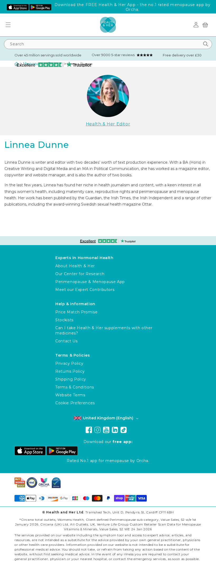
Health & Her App (117, 4)
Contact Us (66, 341)
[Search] (205, 44)
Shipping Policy (70, 379)
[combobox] (108, 44)
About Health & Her (75, 266)
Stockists (64, 320)
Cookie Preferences (75, 403)
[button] (10, 24)
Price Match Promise (76, 312)
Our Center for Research (79, 273)
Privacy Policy (69, 363)
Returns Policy (70, 371)
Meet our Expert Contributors (84, 289)
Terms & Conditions (74, 387)
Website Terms (70, 395)
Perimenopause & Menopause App (90, 281)
